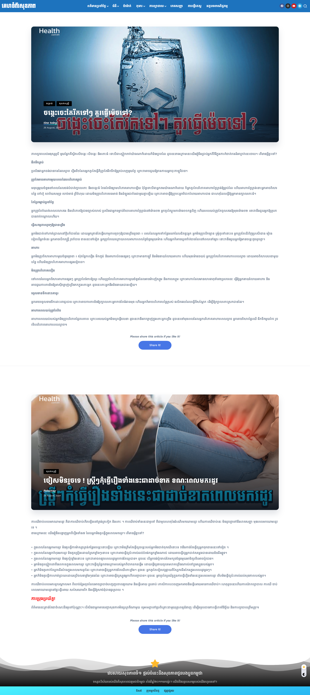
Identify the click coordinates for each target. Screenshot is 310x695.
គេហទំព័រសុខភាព (19, 6)
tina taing (50, 122)
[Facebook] (282, 5)
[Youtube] (293, 5)
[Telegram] (299, 5)
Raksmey (50, 490)
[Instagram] (287, 5)
